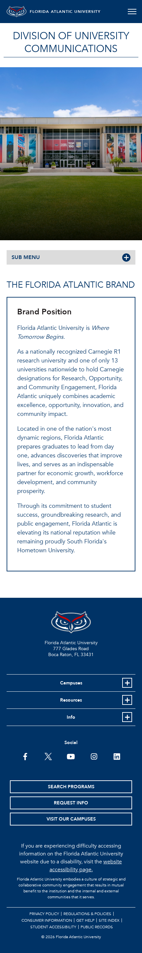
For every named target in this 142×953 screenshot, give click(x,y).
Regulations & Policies (87, 913)
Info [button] (71, 717)
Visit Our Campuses (71, 819)
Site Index (109, 920)
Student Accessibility (53, 927)
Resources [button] (71, 700)
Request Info (71, 803)
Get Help (85, 920)
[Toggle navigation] (132, 11)
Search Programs (71, 787)
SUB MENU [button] (26, 257)
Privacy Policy (44, 913)
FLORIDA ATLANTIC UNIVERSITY (65, 11)
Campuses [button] (71, 683)
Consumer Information (46, 920)
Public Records (97, 927)
